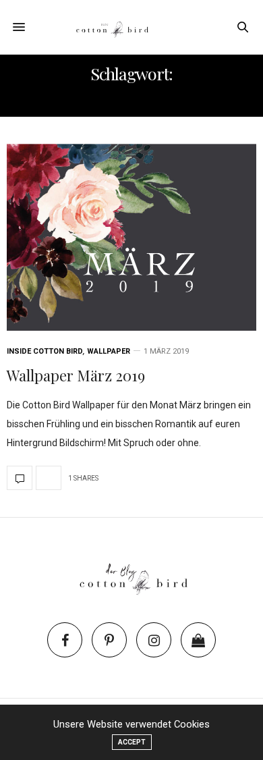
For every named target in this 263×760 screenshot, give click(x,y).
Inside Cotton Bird (45, 351)
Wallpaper (108, 351)
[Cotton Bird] (131, 26)
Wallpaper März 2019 (76, 375)
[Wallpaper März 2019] (131, 237)
